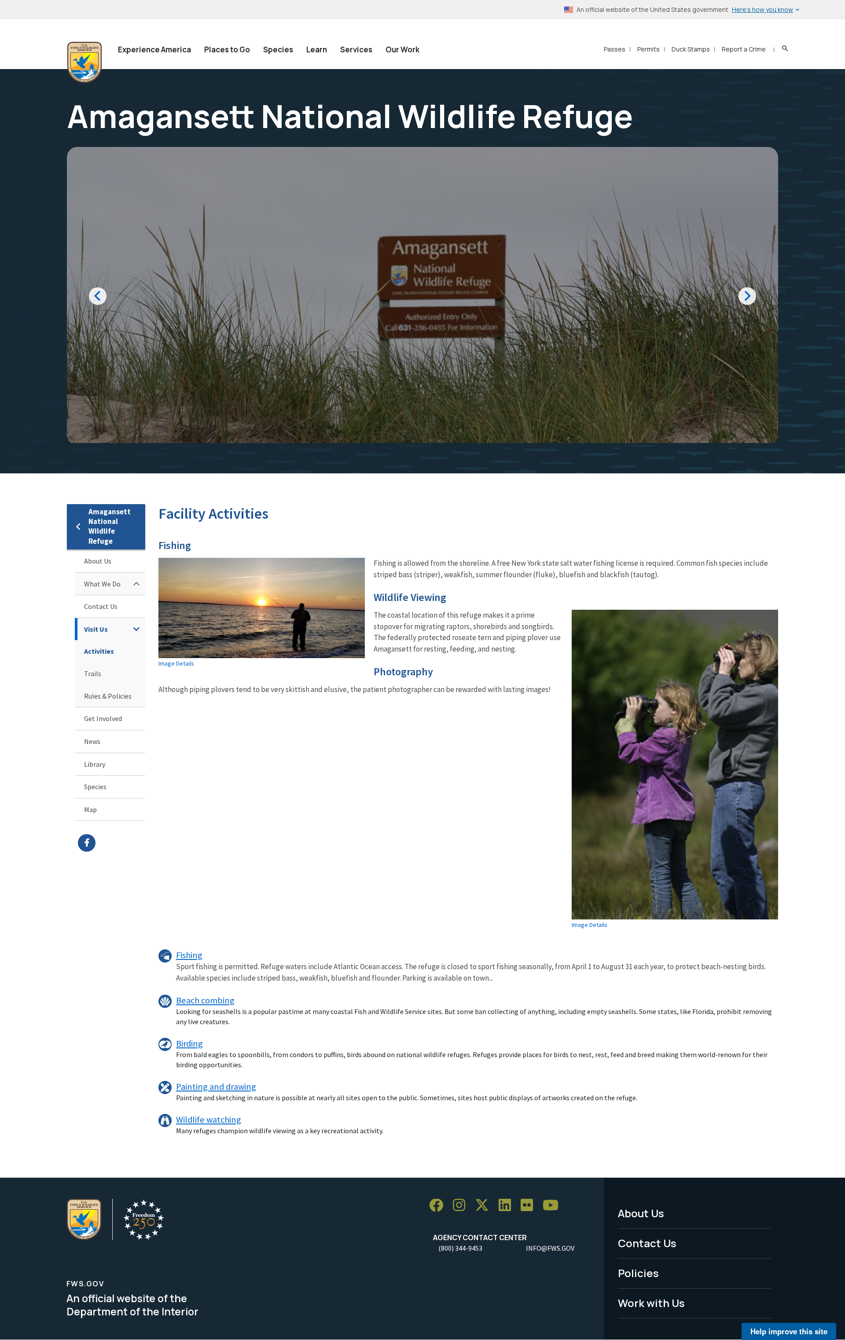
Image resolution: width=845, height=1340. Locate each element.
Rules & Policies (108, 696)
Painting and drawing (216, 1086)
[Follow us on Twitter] (485, 1205)
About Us (97, 561)
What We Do (102, 583)
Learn (316, 49)
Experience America (154, 49)
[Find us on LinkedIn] (508, 1205)
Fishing (189, 955)
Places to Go (227, 49)
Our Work (402, 49)
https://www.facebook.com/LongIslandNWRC (111, 843)
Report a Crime (744, 49)
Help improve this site (788, 1331)
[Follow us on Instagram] (462, 1205)
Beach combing (205, 1000)
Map (90, 809)
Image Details (176, 663)
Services (356, 49)
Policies (638, 1273)
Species (278, 49)
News (92, 741)
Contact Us (101, 606)
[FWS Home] (84, 62)
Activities (99, 651)
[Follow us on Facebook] (439, 1205)
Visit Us (96, 629)
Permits (648, 49)
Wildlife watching (208, 1119)
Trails (92, 673)
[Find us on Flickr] (530, 1205)
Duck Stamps (691, 49)
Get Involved (103, 718)
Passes (614, 49)
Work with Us (651, 1303)
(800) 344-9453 (460, 1248)
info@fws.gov (550, 1248)
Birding (189, 1043)
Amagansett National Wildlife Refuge (109, 526)
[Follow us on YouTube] (554, 1205)
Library (94, 764)
